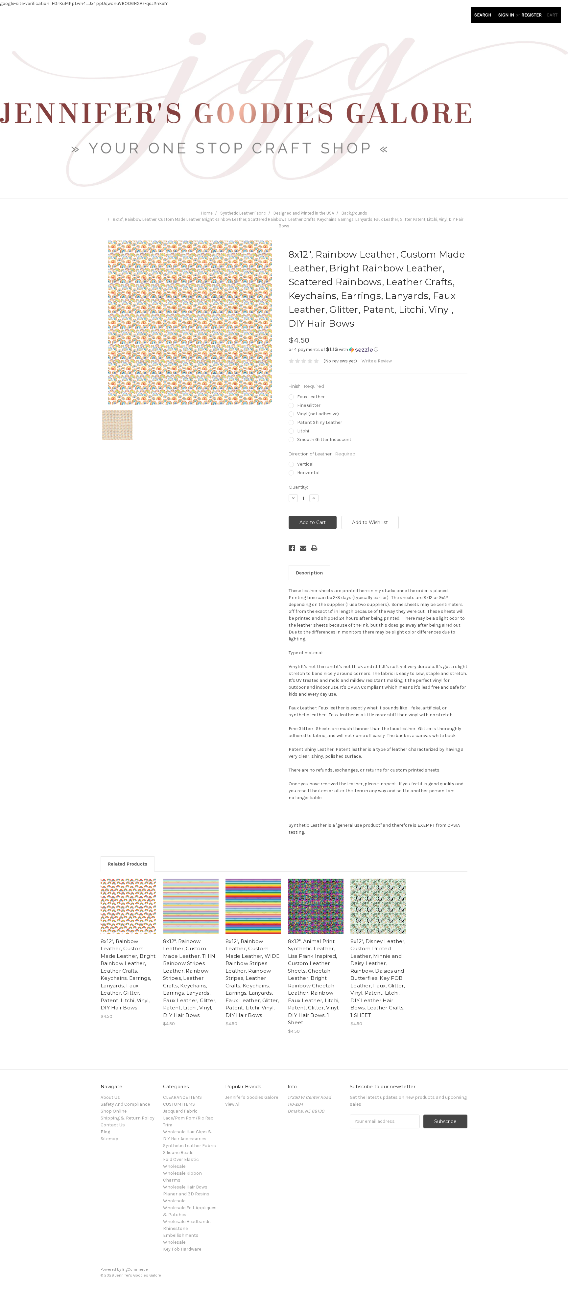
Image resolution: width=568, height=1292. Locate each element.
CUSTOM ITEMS (179, 1104)
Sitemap (109, 1139)
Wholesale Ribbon (182, 1173)
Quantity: (298, 487)
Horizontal (308, 472)
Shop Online (114, 1111)
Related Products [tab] (127, 864)
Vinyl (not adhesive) (318, 414)
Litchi (303, 431)
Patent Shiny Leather (319, 422)
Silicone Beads (178, 1152)
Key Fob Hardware (182, 1249)
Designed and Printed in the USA (303, 213)
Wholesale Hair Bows (185, 1187)
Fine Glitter (308, 405)
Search (482, 15)
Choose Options (128, 912)
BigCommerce (135, 1269)
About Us (110, 1097)
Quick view (128, 900)
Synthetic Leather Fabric (243, 213)
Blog (105, 1132)
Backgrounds (354, 213)
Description (309, 573)
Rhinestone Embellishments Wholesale (181, 1235)
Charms (171, 1180)
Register (531, 15)
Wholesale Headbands (187, 1221)
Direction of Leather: (322, 453)
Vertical (305, 464)
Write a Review (377, 361)
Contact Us (113, 1125)
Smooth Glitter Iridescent (324, 439)
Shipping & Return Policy (127, 1118)
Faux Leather (311, 397)
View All (233, 1104)
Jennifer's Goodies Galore (251, 1097)
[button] (378, 349)
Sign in (506, 15)
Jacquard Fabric (180, 1111)
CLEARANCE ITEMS (182, 1097)
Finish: (306, 386)
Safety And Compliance (125, 1104)
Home (207, 213)
